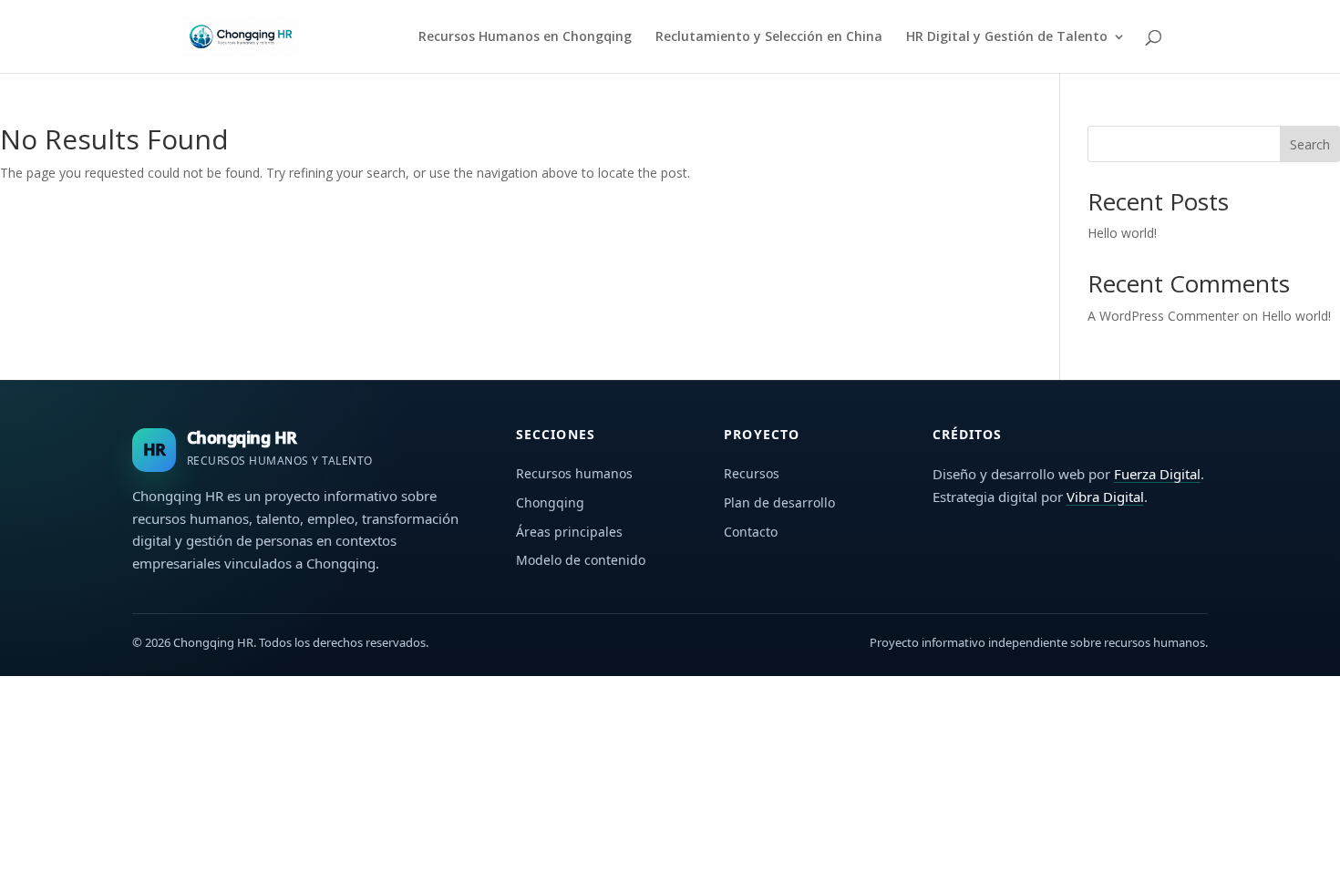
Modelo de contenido (580, 560)
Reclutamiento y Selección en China (768, 37)
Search (1310, 144)
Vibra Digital (1105, 496)
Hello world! (1122, 232)
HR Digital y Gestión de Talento (1007, 37)
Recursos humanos (574, 473)
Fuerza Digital (1157, 474)
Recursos (751, 473)
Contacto (751, 531)
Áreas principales (569, 531)
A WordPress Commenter (1163, 315)
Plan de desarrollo (779, 502)
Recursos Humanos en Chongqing (525, 37)
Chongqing (550, 502)
